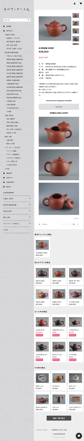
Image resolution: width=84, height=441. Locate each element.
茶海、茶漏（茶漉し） (13, 122)
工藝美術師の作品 (13, 84)
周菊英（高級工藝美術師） (15, 59)
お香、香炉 (10, 140)
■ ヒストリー (8, 178)
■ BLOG (7, 187)
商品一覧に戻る (59, 418)
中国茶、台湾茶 (10, 35)
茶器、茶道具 (9, 115)
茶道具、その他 (11, 133)
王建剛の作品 (11, 101)
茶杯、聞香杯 (11, 119)
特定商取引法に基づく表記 (59, 430)
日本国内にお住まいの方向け (59, 113)
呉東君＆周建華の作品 (14, 97)
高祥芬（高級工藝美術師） (15, 70)
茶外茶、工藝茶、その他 (14, 48)
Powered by (56, 437)
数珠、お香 (8, 137)
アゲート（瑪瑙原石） (13, 154)
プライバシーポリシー (42, 430)
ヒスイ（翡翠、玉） (12, 161)
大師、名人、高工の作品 (14, 56)
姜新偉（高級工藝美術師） (15, 77)
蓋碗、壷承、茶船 (12, 126)
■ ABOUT (7, 173)
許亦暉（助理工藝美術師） (15, 87)
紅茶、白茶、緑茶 (12, 45)
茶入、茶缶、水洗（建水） (14, 129)
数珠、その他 (11, 143)
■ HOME (7, 26)
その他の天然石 (12, 165)
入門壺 (9, 111)
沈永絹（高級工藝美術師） (15, 73)
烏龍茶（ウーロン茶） (13, 38)
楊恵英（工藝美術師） (13, 80)
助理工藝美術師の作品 (14, 91)
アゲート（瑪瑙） (12, 151)
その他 (7, 169)
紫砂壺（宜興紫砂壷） (12, 52)
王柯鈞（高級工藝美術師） (15, 66)
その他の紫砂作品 (12, 108)
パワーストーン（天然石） (13, 147)
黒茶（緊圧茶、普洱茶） (14, 42)
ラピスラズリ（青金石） (14, 158)
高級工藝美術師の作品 (14, 63)
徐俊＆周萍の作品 (12, 94)
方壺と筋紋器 (11, 104)
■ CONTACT (8, 182)
